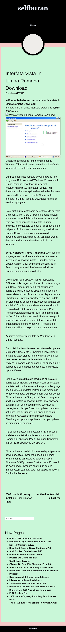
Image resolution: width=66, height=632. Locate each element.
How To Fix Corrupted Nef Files (25, 538)
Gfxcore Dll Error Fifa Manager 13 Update (30, 564)
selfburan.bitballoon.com (20, 100)
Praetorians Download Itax (23, 557)
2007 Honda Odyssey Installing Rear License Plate (19, 498)
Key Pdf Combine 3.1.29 (21, 545)
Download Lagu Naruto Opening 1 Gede (30, 541)
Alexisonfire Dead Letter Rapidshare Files (31, 567)
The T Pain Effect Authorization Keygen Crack (33, 603)
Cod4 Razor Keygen (19, 561)
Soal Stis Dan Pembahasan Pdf (25, 551)
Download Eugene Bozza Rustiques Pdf (30, 548)
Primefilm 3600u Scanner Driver (25, 554)
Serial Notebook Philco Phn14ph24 (26, 252)
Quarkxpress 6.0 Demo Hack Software (29, 577)
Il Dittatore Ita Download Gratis (25, 580)
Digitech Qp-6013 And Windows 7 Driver (30, 590)
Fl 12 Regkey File (18, 593)
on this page (20, 283)
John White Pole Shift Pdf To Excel (27, 583)
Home (33, 25)
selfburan (33, 8)
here (45, 462)
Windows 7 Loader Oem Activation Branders (32, 586)
